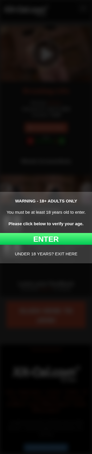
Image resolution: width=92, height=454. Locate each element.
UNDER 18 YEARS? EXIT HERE (46, 254)
